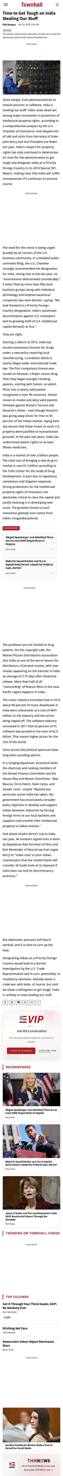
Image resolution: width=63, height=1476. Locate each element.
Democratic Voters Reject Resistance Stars (28, 1343)
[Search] (57, 4)
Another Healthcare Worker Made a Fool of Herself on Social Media (28, 1447)
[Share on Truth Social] (12, 1002)
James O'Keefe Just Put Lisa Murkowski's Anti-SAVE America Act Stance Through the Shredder (31, 1216)
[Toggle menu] (6, 4)
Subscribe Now (47, 1050)
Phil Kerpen (9, 24)
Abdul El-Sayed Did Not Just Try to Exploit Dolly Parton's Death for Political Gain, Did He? (31, 1163)
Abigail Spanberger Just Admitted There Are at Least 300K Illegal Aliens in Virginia (31, 1111)
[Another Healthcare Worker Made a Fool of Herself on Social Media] (31, 1425)
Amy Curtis (10, 1117)
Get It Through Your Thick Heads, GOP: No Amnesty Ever (30, 1306)
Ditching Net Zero (15, 1328)
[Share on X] (5, 1002)
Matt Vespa (10, 1223)
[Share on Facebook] (18, 1002)
